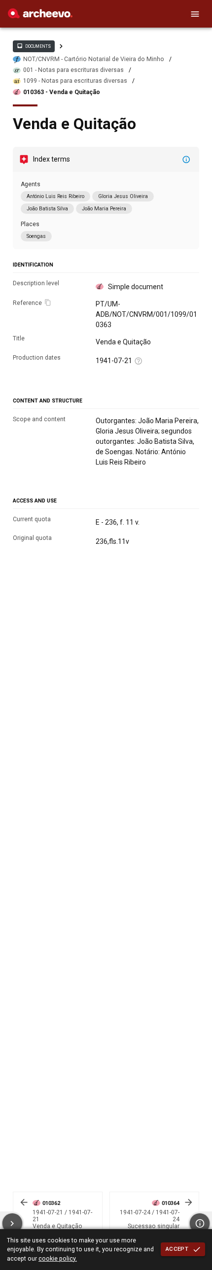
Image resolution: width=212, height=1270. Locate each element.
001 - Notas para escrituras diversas (73, 70)
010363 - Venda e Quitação (61, 92)
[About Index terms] (186, 160)
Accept (177, 1248)
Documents (33, 46)
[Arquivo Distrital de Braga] (40, 16)
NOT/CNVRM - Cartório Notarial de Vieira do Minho (93, 59)
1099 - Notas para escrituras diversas (75, 80)
